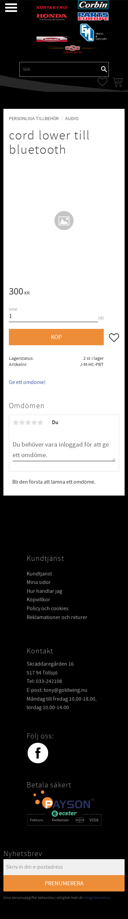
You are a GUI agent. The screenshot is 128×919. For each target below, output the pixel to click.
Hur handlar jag (44, 591)
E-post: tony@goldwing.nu (57, 690)
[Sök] (104, 69)
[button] (6, 8)
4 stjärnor (34, 422)
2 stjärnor (22, 422)
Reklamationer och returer (57, 617)
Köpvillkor (38, 599)
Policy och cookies (48, 608)
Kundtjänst (39, 573)
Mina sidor (39, 582)
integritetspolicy (97, 897)
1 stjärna (16, 422)
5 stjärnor (40, 422)
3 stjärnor (28, 422)
